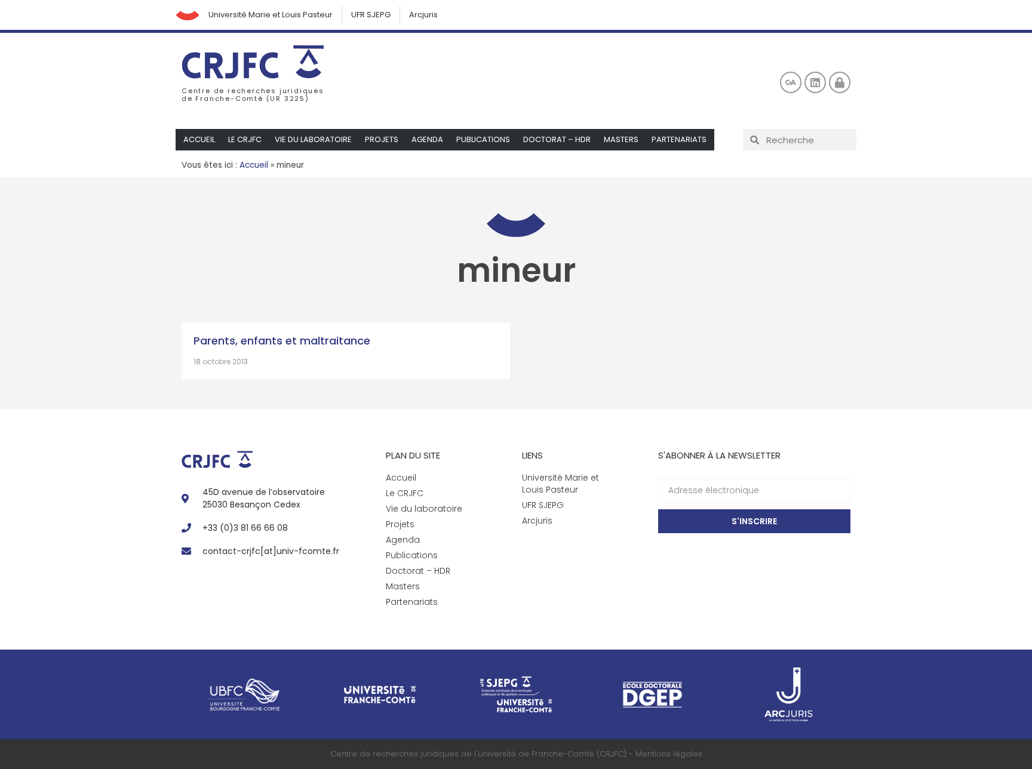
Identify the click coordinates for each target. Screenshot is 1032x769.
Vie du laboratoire (313, 139)
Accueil (199, 139)
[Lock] (839, 82)
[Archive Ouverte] (790, 82)
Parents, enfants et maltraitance (282, 340)
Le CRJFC (245, 139)
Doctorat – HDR (557, 139)
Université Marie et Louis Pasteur (270, 14)
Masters (621, 139)
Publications (483, 139)
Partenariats (679, 139)
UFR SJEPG (371, 14)
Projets (381, 139)
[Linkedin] (815, 82)
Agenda (427, 139)
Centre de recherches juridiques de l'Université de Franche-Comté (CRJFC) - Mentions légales (516, 753)
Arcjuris (423, 14)
